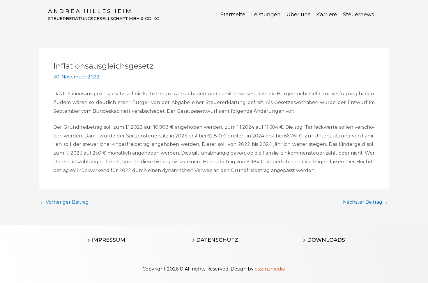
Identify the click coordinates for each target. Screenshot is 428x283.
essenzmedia (270, 269)
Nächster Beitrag (365, 202)
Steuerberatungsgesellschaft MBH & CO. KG (103, 18)
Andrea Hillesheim (90, 11)
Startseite (232, 14)
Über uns (298, 14)
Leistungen (266, 14)
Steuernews (358, 14)
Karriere (326, 14)
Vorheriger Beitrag (64, 202)
